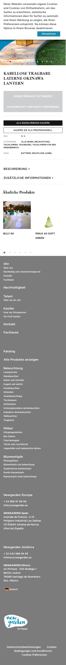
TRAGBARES (25, 145)
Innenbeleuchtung (13, 396)
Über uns (8, 268)
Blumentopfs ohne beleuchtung (20, 477)
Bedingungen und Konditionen (33, 651)
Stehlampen (10, 404)
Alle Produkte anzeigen (21, 359)
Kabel (48, 153)
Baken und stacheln (14, 380)
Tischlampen (10, 400)
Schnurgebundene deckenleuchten (21, 408)
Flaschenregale (11, 440)
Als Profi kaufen (12, 316)
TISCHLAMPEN (11, 145)
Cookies (51, 647)
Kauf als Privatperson (15, 312)
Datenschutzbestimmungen (24, 647)
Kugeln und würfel (13, 384)
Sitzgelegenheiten (13, 432)
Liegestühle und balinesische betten (22, 448)
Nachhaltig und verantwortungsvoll (22, 272)
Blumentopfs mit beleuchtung (19, 465)
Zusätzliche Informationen (27, 178)
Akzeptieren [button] (49, 34)
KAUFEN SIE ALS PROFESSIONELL (33, 130)
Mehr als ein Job (12, 300)
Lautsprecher (10, 372)
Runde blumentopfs (14, 472)
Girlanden (8, 392)
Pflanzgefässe (11, 461)
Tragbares (9, 420)
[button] (4, 252)
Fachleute (9, 280)
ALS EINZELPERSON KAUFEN (33, 123)
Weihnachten (10, 416)
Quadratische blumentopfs (17, 469)
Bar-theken (9, 436)
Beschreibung (15, 169)
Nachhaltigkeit (15, 287)
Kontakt (8, 276)
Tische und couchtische (16, 444)
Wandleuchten (11, 376)
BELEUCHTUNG (42, 142)
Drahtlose (38, 153)
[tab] (33, 169)
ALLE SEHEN (27, 142)
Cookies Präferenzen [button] (34, 655)
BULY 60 (8, 233)
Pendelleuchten (11, 388)
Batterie (26, 153)
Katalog (9, 351)
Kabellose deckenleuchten (17, 412)
